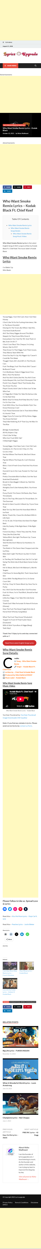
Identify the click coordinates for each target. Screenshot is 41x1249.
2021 (5, 125)
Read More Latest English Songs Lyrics (19, 643)
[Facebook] (5, 909)
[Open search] (35, 65)
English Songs (11, 125)
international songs (17, 1002)
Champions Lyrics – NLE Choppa (16, 1118)
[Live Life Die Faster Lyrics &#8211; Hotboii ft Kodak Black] (10, 983)
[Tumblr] (26, 909)
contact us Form (26, 726)
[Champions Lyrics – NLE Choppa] (20, 1105)
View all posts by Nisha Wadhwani (27, 1178)
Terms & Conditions (21, 1202)
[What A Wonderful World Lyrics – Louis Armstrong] (20, 1070)
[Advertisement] (20, 20)
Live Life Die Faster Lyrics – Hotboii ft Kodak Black (9, 992)
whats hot (22, 125)
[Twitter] (10, 909)
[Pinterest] (20, 909)
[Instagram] (15, 909)
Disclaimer (34, 1202)
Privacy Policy (7, 1202)
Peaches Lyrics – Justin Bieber (23, 924)
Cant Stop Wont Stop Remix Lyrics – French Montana (10, 973)
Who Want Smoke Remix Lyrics (20, 225)
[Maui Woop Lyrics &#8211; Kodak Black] (26, 966)
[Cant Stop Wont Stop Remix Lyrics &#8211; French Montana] (10, 966)
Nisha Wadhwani (23, 133)
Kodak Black (31, 1002)
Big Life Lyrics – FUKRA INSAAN (16, 1051)
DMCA (5, 1205)
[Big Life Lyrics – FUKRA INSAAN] (20, 1037)
